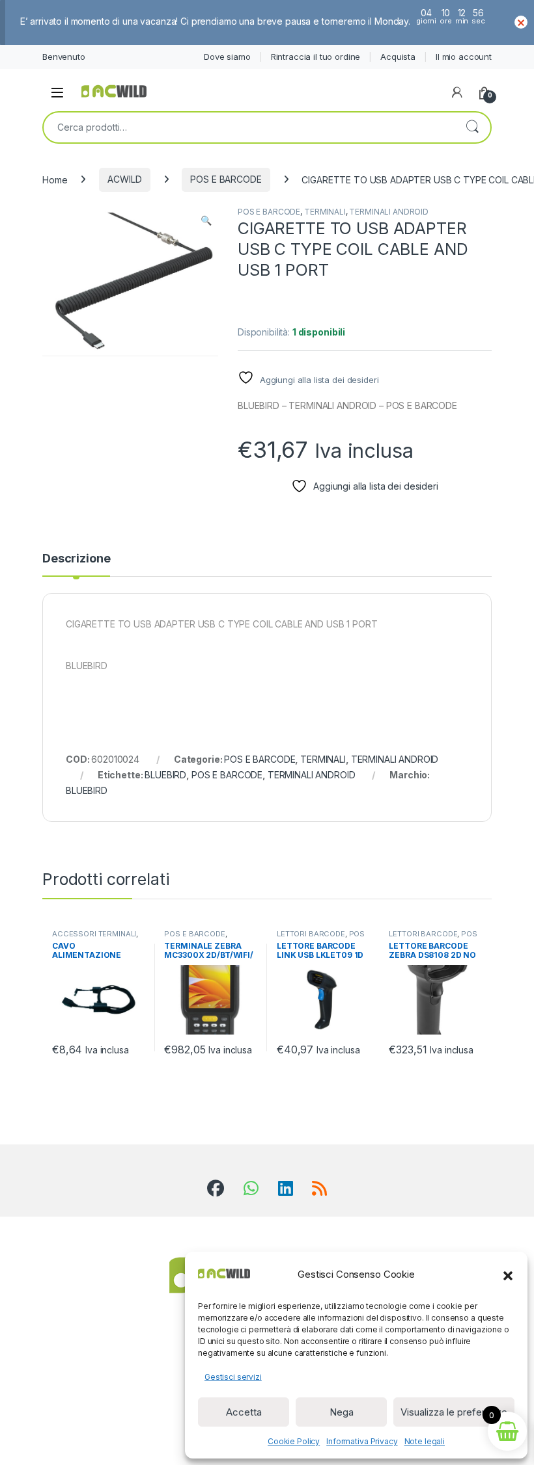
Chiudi (520, 22)
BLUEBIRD (165, 774)
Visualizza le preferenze (453, 1412)
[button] (507, 1274)
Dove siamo (227, 56)
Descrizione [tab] (76, 559)
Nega (342, 1412)
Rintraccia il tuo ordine (316, 56)
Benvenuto (63, 56)
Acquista (397, 56)
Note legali (424, 1441)
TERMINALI (325, 212)
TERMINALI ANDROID (389, 212)
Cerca (472, 127)
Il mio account (464, 56)
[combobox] (249, 127)
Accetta (244, 1412)
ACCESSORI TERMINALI (94, 933)
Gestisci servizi (233, 1377)
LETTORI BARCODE (311, 933)
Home (54, 179)
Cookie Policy (294, 1441)
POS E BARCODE (225, 179)
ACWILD (124, 179)
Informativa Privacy (361, 1441)
